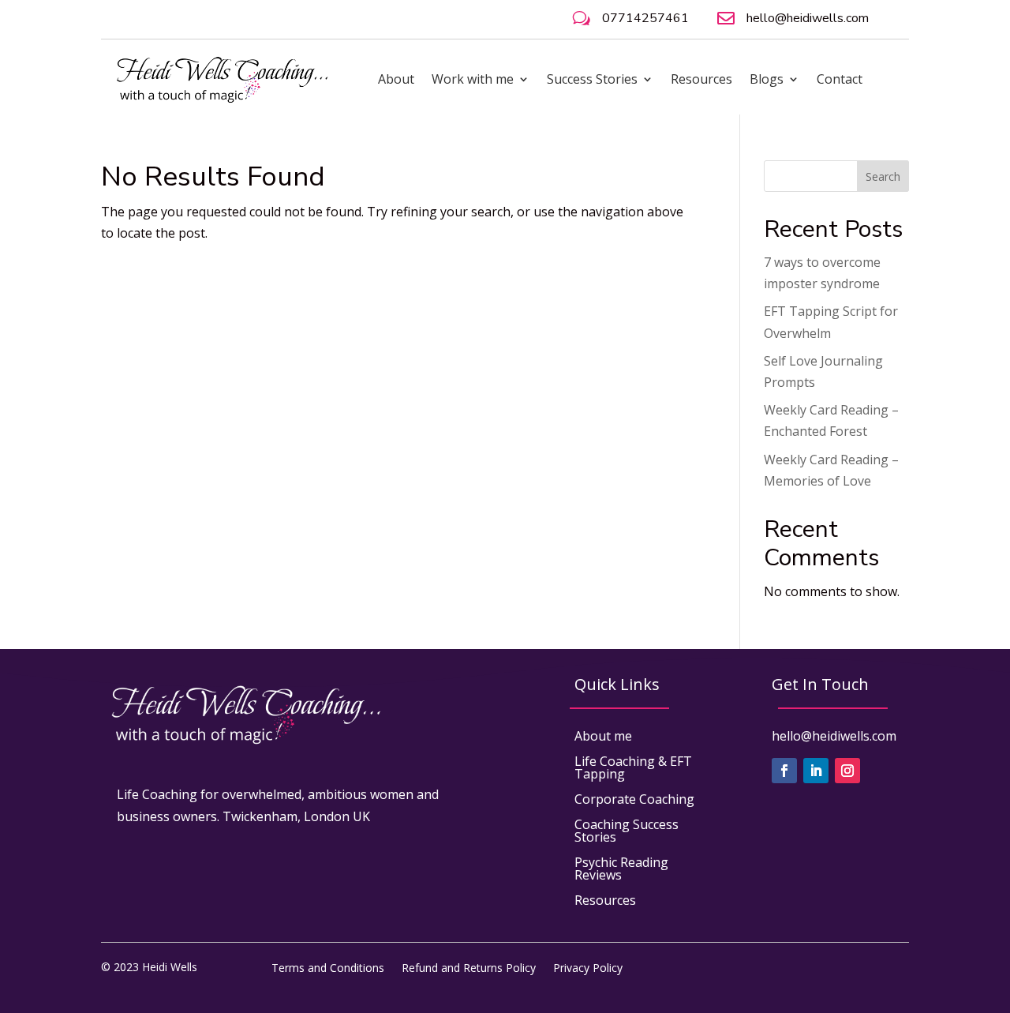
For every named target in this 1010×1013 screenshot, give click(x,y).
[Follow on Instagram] (847, 770)
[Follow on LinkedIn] (816, 770)
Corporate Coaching (634, 799)
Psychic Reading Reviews (621, 869)
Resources (701, 79)
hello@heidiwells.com (807, 18)
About (396, 79)
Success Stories (592, 79)
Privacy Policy (588, 967)
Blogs (767, 79)
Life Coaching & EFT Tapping (633, 767)
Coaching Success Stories (626, 831)
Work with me (473, 79)
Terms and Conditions (327, 967)
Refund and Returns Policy (469, 967)
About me (603, 736)
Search (883, 176)
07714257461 (645, 18)
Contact (839, 79)
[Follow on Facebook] (784, 770)
